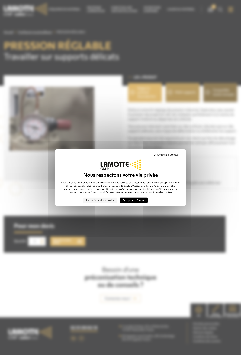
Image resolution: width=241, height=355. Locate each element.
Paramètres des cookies (100, 200)
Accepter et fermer (134, 200)
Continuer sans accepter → (168, 154)
